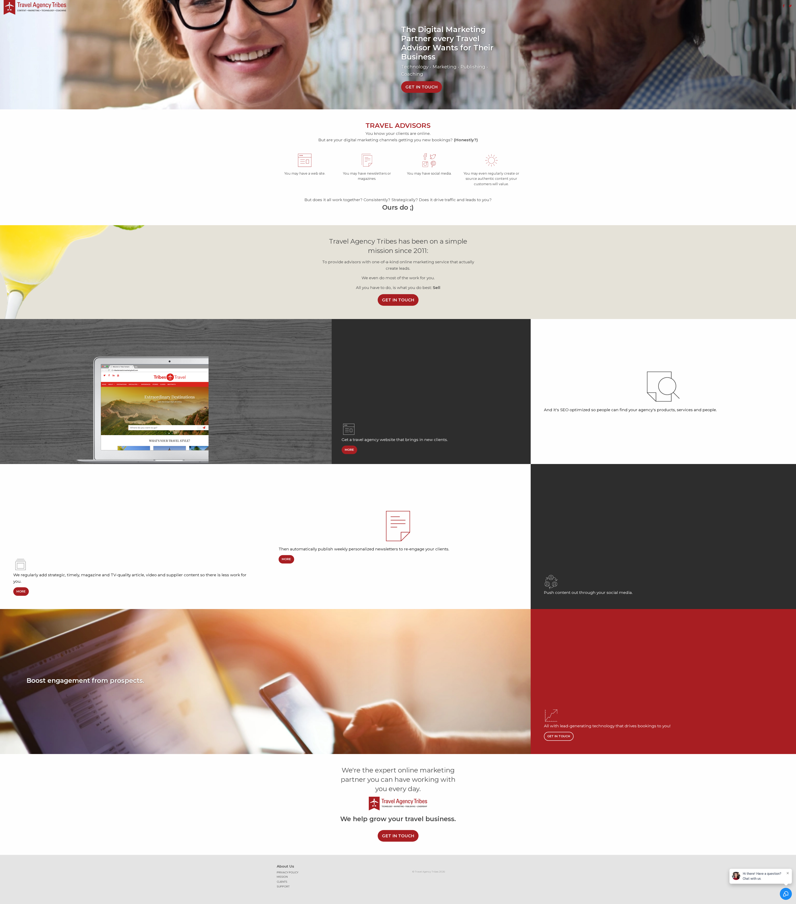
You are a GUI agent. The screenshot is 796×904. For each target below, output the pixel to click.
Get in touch (421, 87)
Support (283, 886)
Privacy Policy (287, 872)
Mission (282, 876)
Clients (282, 881)
